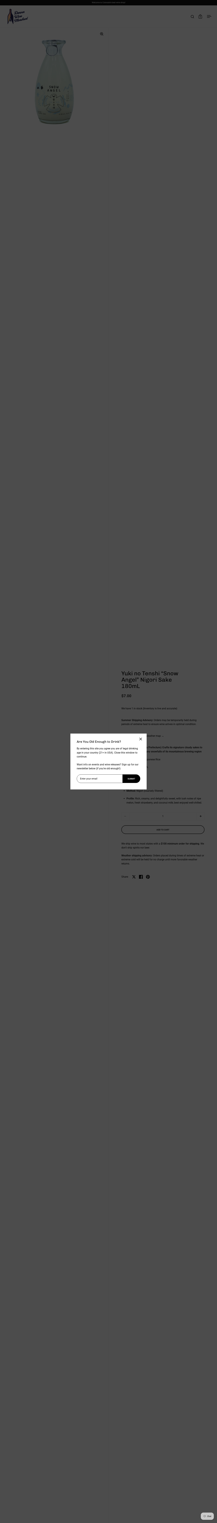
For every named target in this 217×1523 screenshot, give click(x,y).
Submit (131, 779)
